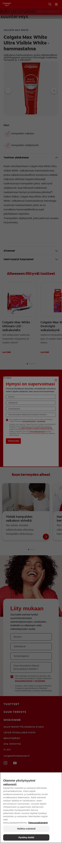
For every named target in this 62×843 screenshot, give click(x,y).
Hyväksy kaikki (26, 837)
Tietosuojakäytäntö (38, 822)
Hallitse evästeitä (26, 828)
